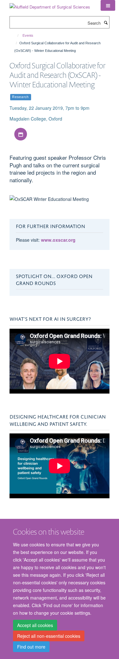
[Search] (105, 22)
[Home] (15, 35)
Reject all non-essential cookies (48, 636)
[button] (108, 5)
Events (28, 35)
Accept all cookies (35, 625)
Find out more (31, 646)
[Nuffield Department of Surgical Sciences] (50, 5)
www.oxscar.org (58, 240)
